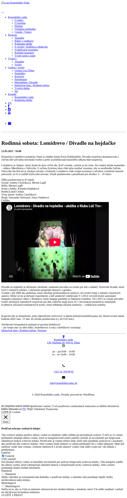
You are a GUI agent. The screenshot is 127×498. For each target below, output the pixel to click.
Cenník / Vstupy (23, 32)
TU (24, 409)
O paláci (19, 20)
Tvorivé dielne (22, 88)
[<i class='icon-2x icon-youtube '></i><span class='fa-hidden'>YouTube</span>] (9, 113)
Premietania (21, 79)
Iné (16, 91)
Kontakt (12, 94)
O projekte (20, 23)
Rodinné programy (24, 52)
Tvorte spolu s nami (25, 55)
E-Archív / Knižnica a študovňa (31, 46)
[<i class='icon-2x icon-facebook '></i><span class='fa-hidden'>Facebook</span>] (8, 105)
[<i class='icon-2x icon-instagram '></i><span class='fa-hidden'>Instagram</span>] (9, 109)
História (19, 26)
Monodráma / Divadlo (26, 82)
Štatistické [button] (6, 470)
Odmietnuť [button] (39, 409)
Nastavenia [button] (52, 409)
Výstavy (12, 58)
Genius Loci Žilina (24, 70)
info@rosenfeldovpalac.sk (63, 383)
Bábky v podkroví (24, 40)
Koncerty (19, 76)
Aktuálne (19, 38)
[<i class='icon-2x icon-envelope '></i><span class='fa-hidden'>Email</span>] (9, 122)
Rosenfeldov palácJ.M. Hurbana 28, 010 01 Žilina (63, 341)
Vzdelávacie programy (26, 49)
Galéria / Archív (16, 67)
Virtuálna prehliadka (25, 29)
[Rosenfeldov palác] (15, 2)
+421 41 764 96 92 (64, 371)
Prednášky (20, 73)
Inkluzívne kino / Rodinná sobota (32, 85)
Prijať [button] (30, 409)
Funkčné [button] (5, 452)
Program (12, 35)
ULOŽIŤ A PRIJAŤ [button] (12, 495)
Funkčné (9, 456)
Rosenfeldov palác (17, 17)
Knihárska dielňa (23, 43)
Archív (18, 64)
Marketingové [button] (8, 483)
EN (10, 103)
